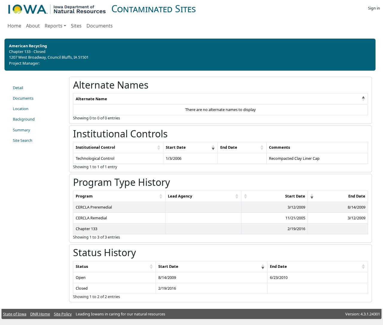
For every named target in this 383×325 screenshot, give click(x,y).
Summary (21, 130)
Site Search (22, 140)
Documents (99, 25)
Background (24, 119)
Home (14, 25)
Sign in (374, 8)
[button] (363, 99)
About (33, 25)
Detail (18, 87)
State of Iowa (14, 314)
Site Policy (63, 314)
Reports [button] (54, 25)
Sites (76, 25)
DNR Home (40, 314)
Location (20, 108)
